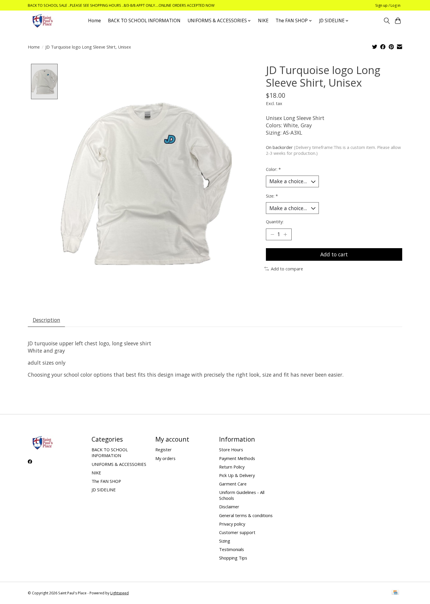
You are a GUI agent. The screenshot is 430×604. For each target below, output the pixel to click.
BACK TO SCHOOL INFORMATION (144, 21)
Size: (272, 196)
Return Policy (232, 467)
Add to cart (334, 254)
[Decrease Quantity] (272, 234)
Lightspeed (119, 593)
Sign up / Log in (387, 5)
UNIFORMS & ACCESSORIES (119, 464)
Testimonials (231, 549)
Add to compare (287, 269)
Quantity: (274, 221)
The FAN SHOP (106, 481)
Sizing (224, 541)
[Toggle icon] (386, 21)
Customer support (237, 532)
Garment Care (233, 484)
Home (94, 21)
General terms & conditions (246, 515)
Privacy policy (232, 524)
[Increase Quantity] (285, 234)
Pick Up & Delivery (237, 475)
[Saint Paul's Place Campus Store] (42, 21)
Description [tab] (46, 319)
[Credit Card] (395, 593)
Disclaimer (229, 506)
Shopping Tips (233, 558)
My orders (165, 458)
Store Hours (231, 449)
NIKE (263, 21)
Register (163, 449)
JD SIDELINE (104, 490)
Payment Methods (237, 458)
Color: (273, 169)
